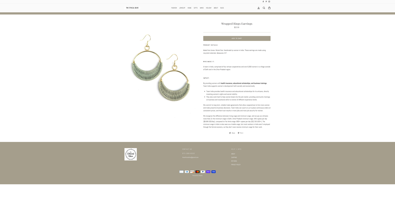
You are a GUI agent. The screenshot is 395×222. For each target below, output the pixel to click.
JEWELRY (182, 8)
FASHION (174, 8)
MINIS (202, 8)
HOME (189, 8)
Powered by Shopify (197, 175)
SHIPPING (234, 157)
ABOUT (216, 8)
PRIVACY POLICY (236, 165)
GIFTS (196, 8)
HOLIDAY (208, 8)
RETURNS (234, 161)
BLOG (222, 8)
